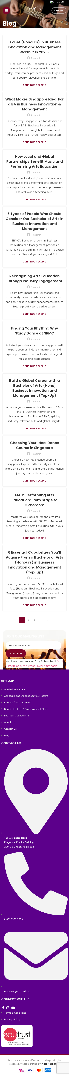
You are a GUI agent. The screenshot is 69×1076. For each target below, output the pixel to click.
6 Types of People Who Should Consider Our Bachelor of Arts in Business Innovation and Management (35, 221)
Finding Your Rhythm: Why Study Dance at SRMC (34, 331)
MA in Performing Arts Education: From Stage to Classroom (35, 500)
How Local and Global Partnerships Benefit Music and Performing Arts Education (34, 161)
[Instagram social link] (7, 1007)
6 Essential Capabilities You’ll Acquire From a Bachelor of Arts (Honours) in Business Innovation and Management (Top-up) (34, 562)
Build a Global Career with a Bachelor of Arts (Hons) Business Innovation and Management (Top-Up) (34, 388)
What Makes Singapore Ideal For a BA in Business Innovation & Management (34, 104)
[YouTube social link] (13, 1007)
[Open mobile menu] (6, 10)
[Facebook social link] (3, 1007)
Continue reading (34, 85)
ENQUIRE (59, 10)
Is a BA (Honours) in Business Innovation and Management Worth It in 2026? (34, 47)
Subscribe (15, 653)
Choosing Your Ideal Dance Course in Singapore (34, 445)
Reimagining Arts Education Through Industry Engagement (34, 278)
